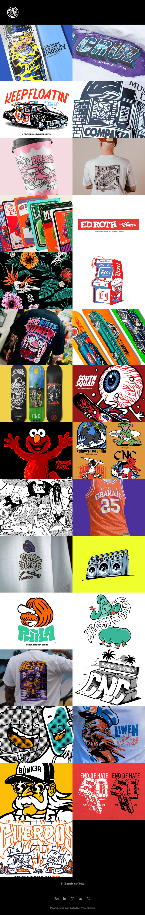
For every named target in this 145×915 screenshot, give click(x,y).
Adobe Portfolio (82, 908)
